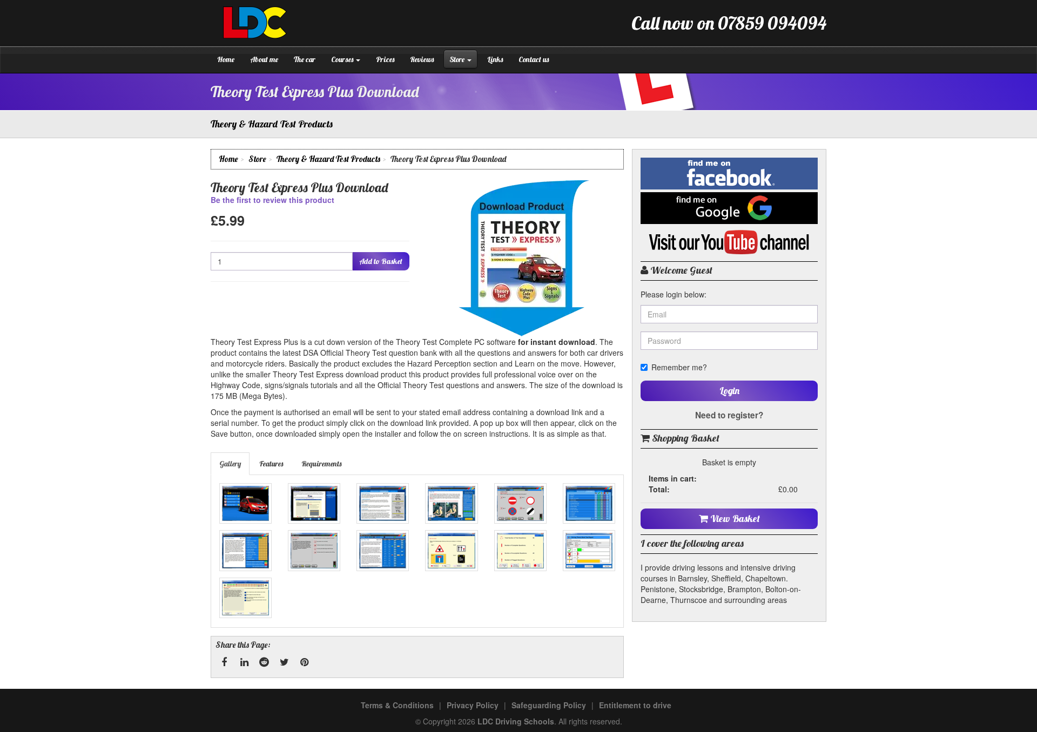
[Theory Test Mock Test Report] (589, 550)
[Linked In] (244, 662)
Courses (343, 59)
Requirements (321, 464)
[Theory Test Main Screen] (245, 503)
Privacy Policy (473, 705)
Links (495, 59)
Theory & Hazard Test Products (328, 159)
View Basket (734, 518)
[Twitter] (284, 662)
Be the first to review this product (272, 199)
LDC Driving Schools (515, 721)
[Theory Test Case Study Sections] (245, 550)
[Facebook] (224, 662)
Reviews (422, 59)
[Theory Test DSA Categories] (589, 503)
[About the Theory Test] (314, 503)
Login (729, 390)
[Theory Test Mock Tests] (382, 550)
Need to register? (729, 415)
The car (304, 59)
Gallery (230, 464)
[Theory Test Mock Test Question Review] (245, 598)
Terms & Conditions (397, 705)
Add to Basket (380, 261)
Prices (385, 59)
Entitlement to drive (635, 705)
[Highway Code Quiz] (520, 503)
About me (264, 59)
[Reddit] (264, 662)
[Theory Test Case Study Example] (314, 550)
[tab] (231, 463)
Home (225, 59)
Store (457, 59)
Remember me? (679, 367)
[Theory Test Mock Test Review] (520, 550)
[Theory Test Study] (382, 503)
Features (271, 464)
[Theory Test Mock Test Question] (451, 550)
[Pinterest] (304, 662)
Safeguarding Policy (548, 705)
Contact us (533, 59)
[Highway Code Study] (451, 503)
